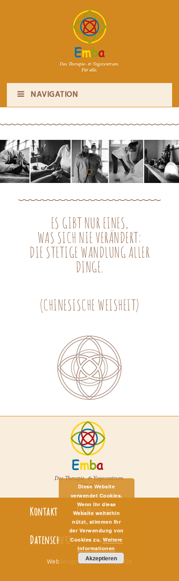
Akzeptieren (101, 558)
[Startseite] (89, 32)
